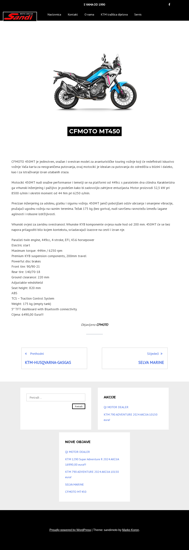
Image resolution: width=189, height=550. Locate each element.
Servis (138, 14)
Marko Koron (130, 530)
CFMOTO (102, 325)
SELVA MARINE (74, 484)
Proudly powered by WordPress (70, 530)
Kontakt (73, 14)
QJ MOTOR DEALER (116, 407)
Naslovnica (54, 14)
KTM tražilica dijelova (114, 14)
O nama (89, 14)
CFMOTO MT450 (75, 491)
